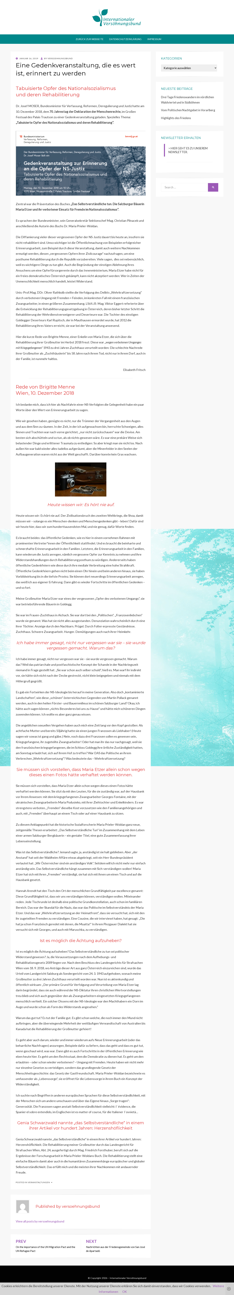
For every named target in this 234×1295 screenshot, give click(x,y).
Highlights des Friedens (176, 118)
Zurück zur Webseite (89, 39)
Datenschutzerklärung (125, 39)
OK (124, 1291)
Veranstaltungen (39, 1182)
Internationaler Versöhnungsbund (128, 1278)
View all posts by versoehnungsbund (40, 1221)
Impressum (154, 39)
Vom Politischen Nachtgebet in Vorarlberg (188, 110)
